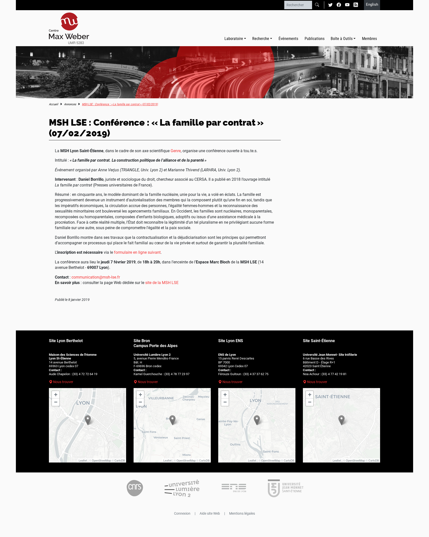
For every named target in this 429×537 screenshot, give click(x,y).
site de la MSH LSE (162, 282)
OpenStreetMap (101, 460)
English (372, 4)
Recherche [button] (260, 38)
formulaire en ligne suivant (137, 252)
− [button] (55, 402)
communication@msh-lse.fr (96, 277)
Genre (176, 150)
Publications (314, 38)
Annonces (70, 104)
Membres (369, 38)
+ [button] (55, 395)
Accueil (53, 104)
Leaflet (83, 460)
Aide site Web (210, 513)
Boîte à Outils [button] (342, 38)
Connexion (182, 513)
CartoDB (119, 460)
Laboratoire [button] (233, 38)
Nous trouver (63, 382)
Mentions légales (242, 513)
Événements (288, 38)
